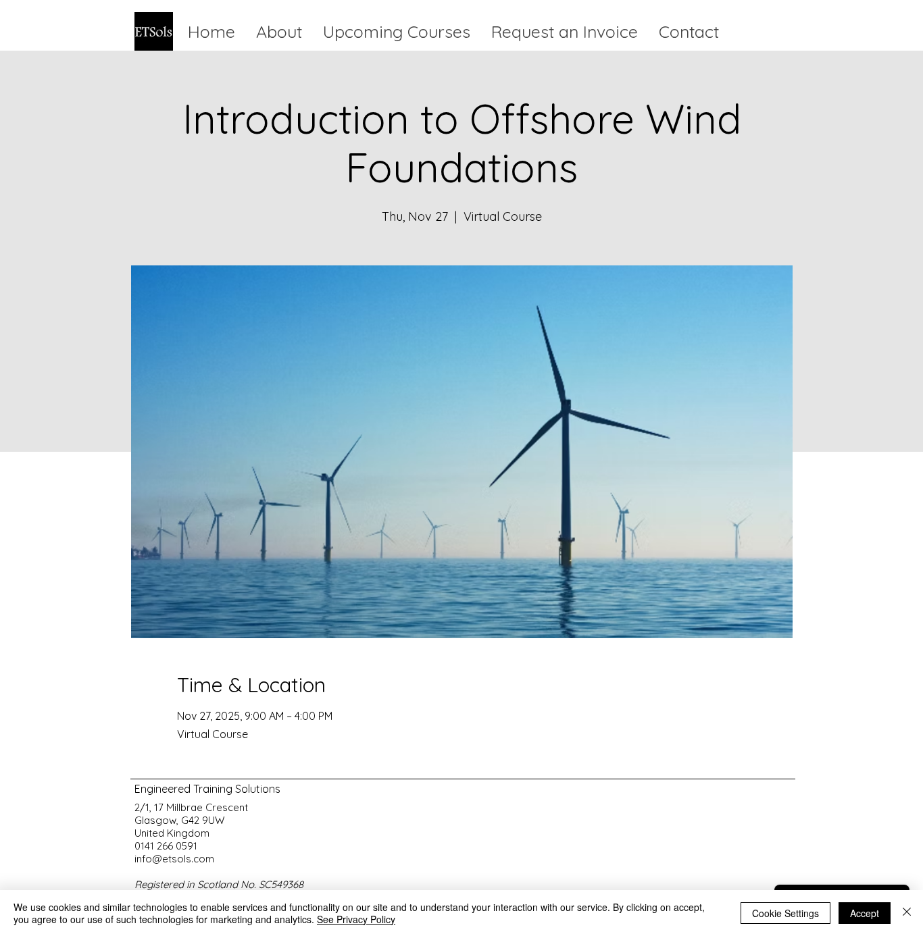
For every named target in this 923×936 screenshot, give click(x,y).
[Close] (907, 913)
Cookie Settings (785, 913)
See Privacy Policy (356, 919)
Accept (864, 913)
